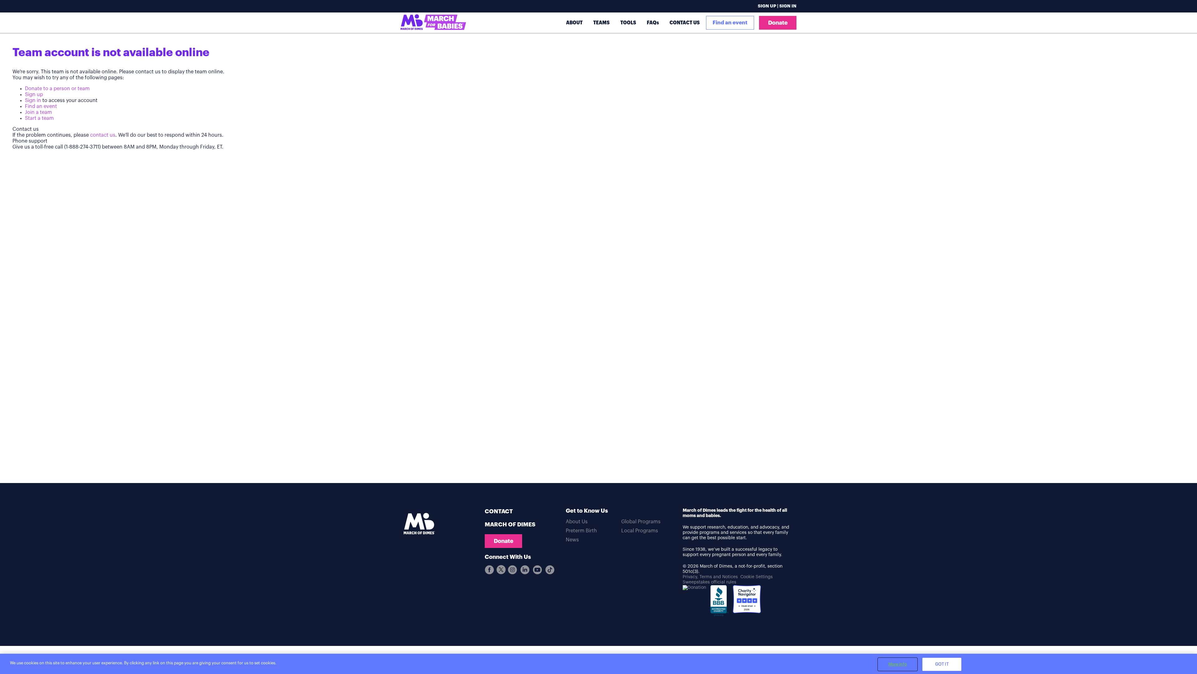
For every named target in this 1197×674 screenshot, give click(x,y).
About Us (577, 521)
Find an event (730, 22)
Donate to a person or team (57, 88)
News (572, 539)
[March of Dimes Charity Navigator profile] (747, 600)
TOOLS (628, 22)
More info (897, 664)
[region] (598, 664)
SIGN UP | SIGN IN (777, 6)
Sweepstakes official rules (709, 582)
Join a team (38, 112)
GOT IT (942, 664)
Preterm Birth (581, 530)
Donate (778, 23)
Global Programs (641, 521)
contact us (102, 135)
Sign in (33, 100)
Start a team (39, 118)
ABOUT (574, 22)
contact (499, 511)
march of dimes (510, 524)
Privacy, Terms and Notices (710, 577)
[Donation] (694, 587)
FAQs (653, 22)
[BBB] (719, 603)
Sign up (34, 94)
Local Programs (639, 530)
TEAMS (601, 22)
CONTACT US (685, 22)
